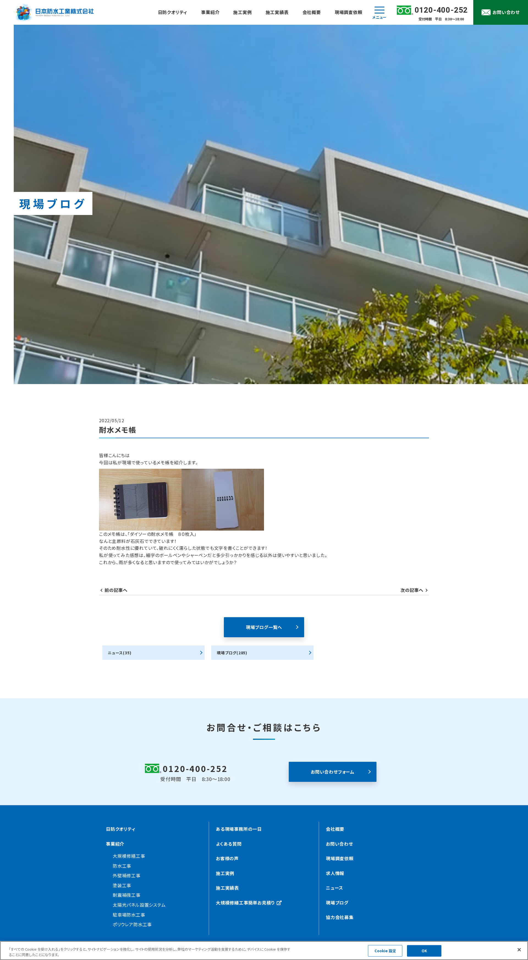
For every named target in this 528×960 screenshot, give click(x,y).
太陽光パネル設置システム (139, 904)
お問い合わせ (339, 843)
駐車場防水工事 (129, 914)
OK (424, 950)
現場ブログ (337, 902)
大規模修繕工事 (129, 856)
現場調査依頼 (348, 12)
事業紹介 (210, 12)
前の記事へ (116, 590)
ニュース (334, 887)
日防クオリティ (173, 12)
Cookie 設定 (385, 950)
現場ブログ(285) (232, 652)
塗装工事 (122, 885)
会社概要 (311, 12)
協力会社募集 (340, 917)
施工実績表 (277, 12)
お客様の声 (227, 858)
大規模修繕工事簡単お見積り (245, 902)
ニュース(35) (119, 652)
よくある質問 (229, 843)
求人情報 (335, 873)
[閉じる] (519, 950)
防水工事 (122, 865)
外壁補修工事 (127, 875)
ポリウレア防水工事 (132, 924)
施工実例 (242, 12)
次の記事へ (412, 590)
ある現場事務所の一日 (239, 829)
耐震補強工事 (127, 895)
